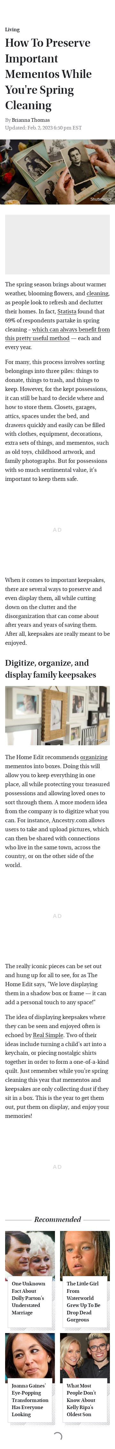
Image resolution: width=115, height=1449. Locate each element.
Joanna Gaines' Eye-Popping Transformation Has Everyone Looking (30, 1400)
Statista (66, 311)
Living (12, 29)
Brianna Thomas (31, 120)
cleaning (97, 293)
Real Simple (48, 1035)
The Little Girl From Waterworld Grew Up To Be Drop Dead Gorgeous (83, 1302)
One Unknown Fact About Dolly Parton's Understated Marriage (28, 1298)
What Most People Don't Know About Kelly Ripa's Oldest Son (81, 1400)
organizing (93, 757)
